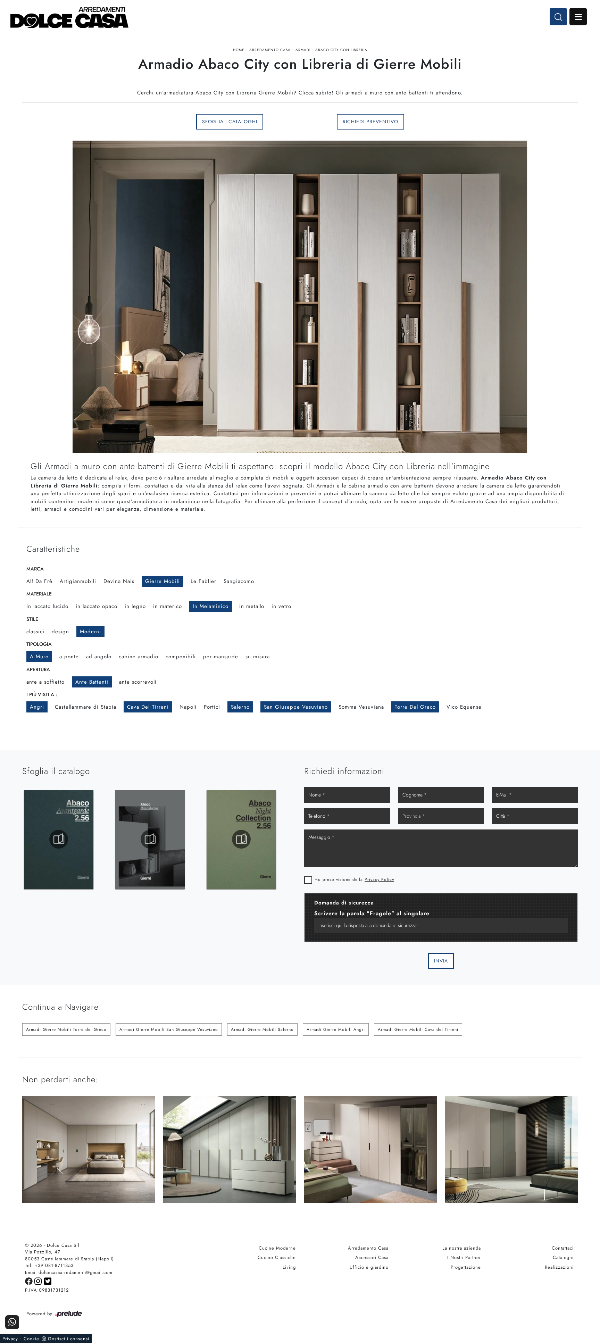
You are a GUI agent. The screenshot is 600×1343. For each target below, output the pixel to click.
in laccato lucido (47, 606)
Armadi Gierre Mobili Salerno (262, 1029)
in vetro (281, 606)
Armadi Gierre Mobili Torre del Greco (66, 1029)
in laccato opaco (96, 606)
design (60, 631)
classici (35, 631)
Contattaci (563, 1248)
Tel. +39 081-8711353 (49, 1265)
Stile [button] (32, 619)
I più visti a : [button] (41, 694)
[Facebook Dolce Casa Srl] (29, 1280)
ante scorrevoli (138, 682)
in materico (167, 606)
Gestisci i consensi (68, 1338)
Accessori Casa (372, 1257)
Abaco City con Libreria (341, 49)
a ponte (69, 656)
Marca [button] (35, 568)
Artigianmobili (78, 581)
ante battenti (91, 682)
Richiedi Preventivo (370, 121)
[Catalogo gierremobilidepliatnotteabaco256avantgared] (150, 839)
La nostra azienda (461, 1248)
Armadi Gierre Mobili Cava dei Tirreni (418, 1029)
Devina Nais (118, 581)
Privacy (10, 1338)
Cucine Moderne (277, 1248)
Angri (37, 707)
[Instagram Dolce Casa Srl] (39, 1280)
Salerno (240, 707)
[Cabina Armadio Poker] (88, 121)
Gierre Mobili (162, 581)
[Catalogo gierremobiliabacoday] (58, 839)
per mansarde (220, 656)
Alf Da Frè (39, 581)
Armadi (302, 49)
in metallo (251, 606)
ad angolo (98, 656)
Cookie (31, 1338)
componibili (181, 656)
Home (238, 49)
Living (289, 1267)
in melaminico (210, 606)
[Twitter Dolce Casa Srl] (48, 1280)
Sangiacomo (239, 581)
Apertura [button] (38, 669)
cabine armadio (138, 656)
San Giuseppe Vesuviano (296, 707)
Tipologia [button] (39, 644)
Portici (212, 707)
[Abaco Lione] (511, 121)
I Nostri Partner (464, 1257)
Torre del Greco (415, 707)
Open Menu (578, 16)
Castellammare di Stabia (85, 707)
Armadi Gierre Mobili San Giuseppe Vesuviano (168, 1029)
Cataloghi (563, 1257)
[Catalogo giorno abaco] (241, 839)
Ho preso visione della (354, 879)
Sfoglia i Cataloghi (229, 121)
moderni (90, 631)
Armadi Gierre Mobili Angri (336, 1029)
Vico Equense (464, 707)
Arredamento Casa (270, 49)
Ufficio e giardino (369, 1267)
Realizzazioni (559, 1267)
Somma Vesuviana (361, 707)
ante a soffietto (45, 682)
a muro (39, 656)
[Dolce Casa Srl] (69, 17)
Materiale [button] (39, 593)
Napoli (188, 707)
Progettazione (466, 1267)
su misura (257, 656)
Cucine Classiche (277, 1257)
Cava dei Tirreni (148, 707)
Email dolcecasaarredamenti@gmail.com (68, 1272)
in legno (135, 606)
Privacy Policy (379, 879)
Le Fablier (203, 581)
